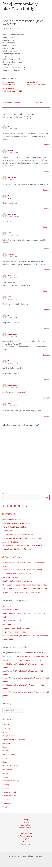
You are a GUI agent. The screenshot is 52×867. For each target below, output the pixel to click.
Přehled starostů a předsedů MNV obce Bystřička (21, 538)
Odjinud (26, 839)
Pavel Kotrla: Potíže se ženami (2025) (17, 574)
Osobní (5, 773)
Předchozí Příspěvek (12, 103)
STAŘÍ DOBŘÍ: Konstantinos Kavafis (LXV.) (28, 653)
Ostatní (5, 777)
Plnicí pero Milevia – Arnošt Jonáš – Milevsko (32, 656)
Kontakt (26, 841)
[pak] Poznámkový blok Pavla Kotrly (20, 6)
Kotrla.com (26, 844)
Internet (5, 751)
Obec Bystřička (26, 833)
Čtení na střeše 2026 (10, 610)
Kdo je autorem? (8, 755)
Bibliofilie (5, 725)
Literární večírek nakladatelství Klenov (17, 581)
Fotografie (6, 743)
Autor (26, 831)
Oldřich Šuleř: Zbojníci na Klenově (15, 527)
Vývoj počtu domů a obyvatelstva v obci (18, 534)
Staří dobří (6, 799)
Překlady (5, 785)
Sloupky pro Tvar (9, 796)
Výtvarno (6, 807)
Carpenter (11, 254)
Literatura (6, 762)
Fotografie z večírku (10, 577)
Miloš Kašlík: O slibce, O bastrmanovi (16, 523)
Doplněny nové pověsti (11, 520)
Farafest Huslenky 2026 (11, 621)
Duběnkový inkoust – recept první (28, 660)
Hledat (4, 494)
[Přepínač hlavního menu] (47, 6)
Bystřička (10, 513)
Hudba (4, 747)
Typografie (6, 803)
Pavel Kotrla (12, 177)
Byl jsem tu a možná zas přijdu (14, 632)
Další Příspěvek (42, 103)
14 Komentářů (16, 29)
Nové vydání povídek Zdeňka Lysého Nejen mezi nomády (24, 585)
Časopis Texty (12, 557)
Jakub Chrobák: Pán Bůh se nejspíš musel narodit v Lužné (24, 588)
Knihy (4, 758)
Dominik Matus (8, 660)
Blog (26, 820)
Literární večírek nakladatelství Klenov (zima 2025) (22, 570)
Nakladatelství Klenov (10, 766)
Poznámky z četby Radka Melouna (15, 628)
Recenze (5, 788)
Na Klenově (6, 606)
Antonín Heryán (8, 531)
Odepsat (46, 145)
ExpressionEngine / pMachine (13, 740)
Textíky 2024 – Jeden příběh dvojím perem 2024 (21, 592)
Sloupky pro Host (9, 792)
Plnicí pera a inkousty (10, 781)
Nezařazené (7, 769)
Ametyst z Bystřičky (10, 542)
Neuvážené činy (8, 624)
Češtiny (5, 732)
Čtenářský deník (8, 736)
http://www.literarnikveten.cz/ (14, 392)
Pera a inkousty (26, 836)
